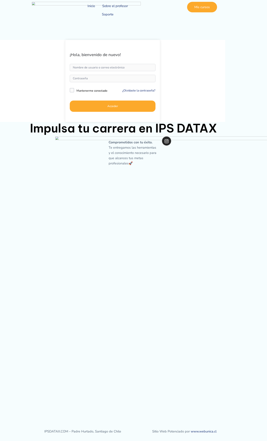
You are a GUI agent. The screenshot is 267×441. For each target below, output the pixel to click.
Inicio (91, 6)
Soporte (108, 14)
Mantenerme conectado (91, 91)
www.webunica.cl (204, 431)
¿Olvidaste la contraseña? (138, 91)
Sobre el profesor (115, 6)
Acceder (112, 106)
